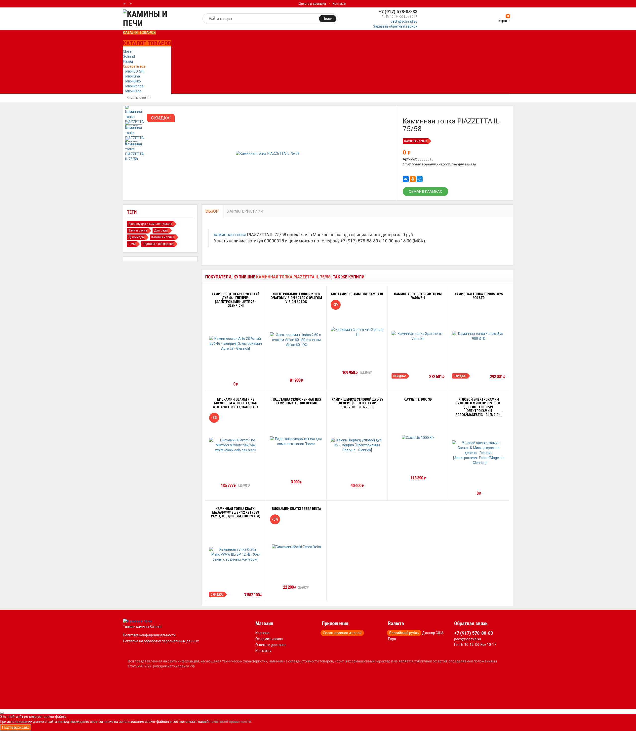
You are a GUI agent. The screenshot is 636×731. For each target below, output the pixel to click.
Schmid (129, 56)
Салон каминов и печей (342, 633)
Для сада (161, 230)
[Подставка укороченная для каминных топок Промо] (296, 441)
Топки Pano (132, 91)
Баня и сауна (137, 230)
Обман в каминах (425, 191)
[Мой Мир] (420, 179)
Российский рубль (404, 633)
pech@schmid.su (404, 21)
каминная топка (230, 234)
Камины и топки (415, 141)
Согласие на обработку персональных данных (161, 641)
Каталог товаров (139, 33)
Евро (392, 639)
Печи (132, 244)
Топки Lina (131, 76)
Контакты (339, 3)
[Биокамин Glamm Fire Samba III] (357, 332)
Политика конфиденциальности (149, 635)
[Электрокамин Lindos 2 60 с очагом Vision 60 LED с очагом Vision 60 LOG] (296, 339)
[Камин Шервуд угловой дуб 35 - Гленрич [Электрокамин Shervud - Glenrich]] (357, 445)
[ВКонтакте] (406, 179)
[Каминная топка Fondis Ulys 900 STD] (478, 336)
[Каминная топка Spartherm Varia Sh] (418, 336)
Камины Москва (139, 98)
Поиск (327, 19)
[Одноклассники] (413, 179)
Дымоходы (136, 237)
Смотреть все (134, 66)
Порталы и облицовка (158, 244)
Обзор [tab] (212, 211)
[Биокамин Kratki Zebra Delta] (296, 546)
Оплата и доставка (312, 3)
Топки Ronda (133, 86)
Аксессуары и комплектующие (150, 224)
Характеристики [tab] (245, 211)
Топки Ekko (132, 81)
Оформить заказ (269, 639)
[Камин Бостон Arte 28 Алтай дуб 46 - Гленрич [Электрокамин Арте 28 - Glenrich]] (235, 343)
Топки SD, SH (133, 71)
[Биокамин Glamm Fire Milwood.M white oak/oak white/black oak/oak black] (235, 445)
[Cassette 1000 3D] (418, 437)
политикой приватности (230, 722)
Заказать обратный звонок (395, 26)
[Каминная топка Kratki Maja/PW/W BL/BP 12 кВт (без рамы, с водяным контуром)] (235, 554)
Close (127, 51)
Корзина (262, 633)
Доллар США (433, 633)
